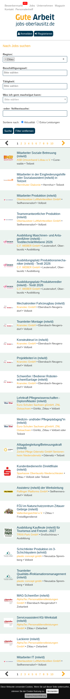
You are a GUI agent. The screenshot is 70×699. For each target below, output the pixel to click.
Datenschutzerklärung (36, 696)
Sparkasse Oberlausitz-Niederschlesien (40, 473)
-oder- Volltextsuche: (16, 108)
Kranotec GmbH (26, 307)
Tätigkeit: (9, 81)
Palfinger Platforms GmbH (32, 491)
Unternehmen (45, 5)
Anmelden (26, 33)
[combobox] (35, 59)
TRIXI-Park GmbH (27, 534)
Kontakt (9, 9)
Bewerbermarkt (14, 5)
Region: (8, 54)
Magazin (60, 5)
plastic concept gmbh (29, 556)
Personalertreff (24, 9)
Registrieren (44, 33)
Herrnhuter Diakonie (29, 184)
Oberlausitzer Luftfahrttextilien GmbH (39, 199)
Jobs (32, 5)
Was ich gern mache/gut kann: (22, 94)
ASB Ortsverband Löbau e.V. (34, 159)
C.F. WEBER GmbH (28, 245)
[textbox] (17, 58)
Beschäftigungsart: (15, 68)
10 (51, 143)
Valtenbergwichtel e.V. (30, 512)
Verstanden (52, 691)
